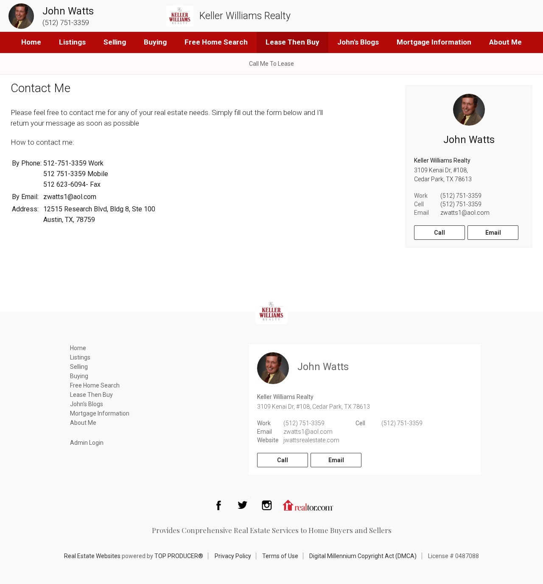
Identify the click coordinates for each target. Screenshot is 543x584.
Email (493, 232)
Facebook (218, 505)
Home (31, 42)
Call (439, 232)
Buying (155, 42)
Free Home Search (216, 42)
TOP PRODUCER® (178, 556)
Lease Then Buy (292, 42)
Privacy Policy (233, 556)
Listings (72, 42)
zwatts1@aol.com (465, 212)
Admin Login (87, 442)
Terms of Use (280, 556)
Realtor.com (308, 505)
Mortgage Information (434, 42)
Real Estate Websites (92, 556)
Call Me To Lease (271, 63)
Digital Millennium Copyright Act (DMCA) (363, 556)
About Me (505, 42)
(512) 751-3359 (460, 195)
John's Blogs (358, 42)
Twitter (242, 505)
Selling (115, 42)
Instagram (266, 505)
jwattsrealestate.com (311, 440)
